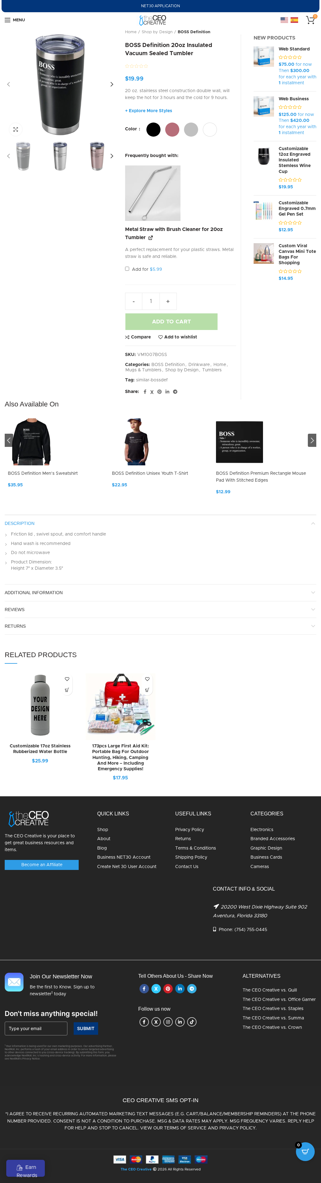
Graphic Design (266, 848)
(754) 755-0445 (250, 930)
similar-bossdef (152, 380)
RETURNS (15, 626)
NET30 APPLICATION (160, 6)
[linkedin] (167, 392)
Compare (141, 337)
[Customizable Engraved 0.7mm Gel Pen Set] (264, 216)
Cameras (259, 867)
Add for (146, 269)
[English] (285, 20)
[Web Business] (264, 116)
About (103, 839)
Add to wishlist (180, 337)
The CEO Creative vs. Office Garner (279, 999)
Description (19, 523)
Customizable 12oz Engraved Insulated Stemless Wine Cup (295, 160)
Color (131, 129)
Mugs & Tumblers (143, 370)
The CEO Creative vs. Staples (273, 1009)
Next (312, 440)
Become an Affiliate (41, 865)
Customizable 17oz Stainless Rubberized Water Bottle (40, 749)
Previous (9, 440)
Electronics (261, 830)
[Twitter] (151, 392)
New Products (274, 37)
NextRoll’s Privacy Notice (25, 1059)
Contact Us (186, 867)
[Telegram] (175, 392)
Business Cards (266, 857)
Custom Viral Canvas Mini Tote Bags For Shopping (297, 254)
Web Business (294, 99)
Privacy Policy (189, 830)
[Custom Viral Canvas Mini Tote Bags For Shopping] (264, 262)
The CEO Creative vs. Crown (272, 1027)
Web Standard (294, 49)
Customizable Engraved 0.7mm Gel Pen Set (297, 209)
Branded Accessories (272, 839)
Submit (86, 1028)
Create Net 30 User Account (126, 867)
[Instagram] (168, 1022)
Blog (102, 848)
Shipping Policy (191, 857)
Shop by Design (157, 32)
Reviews (14, 609)
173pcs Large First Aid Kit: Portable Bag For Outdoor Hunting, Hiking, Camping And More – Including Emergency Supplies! (120, 757)
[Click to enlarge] (15, 129)
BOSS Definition (194, 32)
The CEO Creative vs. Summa (273, 1018)
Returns (183, 839)
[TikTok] (192, 1022)
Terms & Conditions (195, 848)
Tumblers (212, 370)
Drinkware (199, 365)
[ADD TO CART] (147, 689)
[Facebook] (145, 392)
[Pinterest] (159, 392)
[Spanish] (295, 20)
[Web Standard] (264, 66)
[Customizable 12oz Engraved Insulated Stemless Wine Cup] (264, 168)
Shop (102, 830)
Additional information (34, 592)
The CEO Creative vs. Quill (270, 990)
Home (131, 32)
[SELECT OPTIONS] (66, 689)
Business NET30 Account (123, 857)
